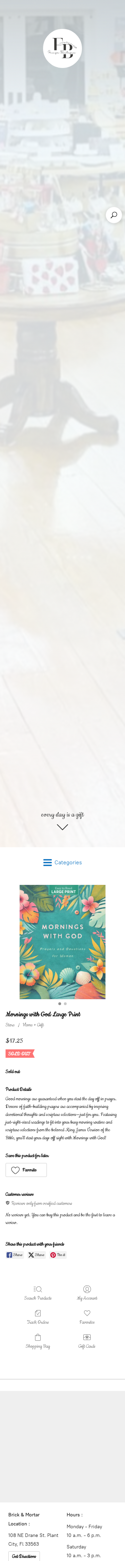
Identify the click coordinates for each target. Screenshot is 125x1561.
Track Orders (38, 1322)
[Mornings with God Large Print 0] (62, 942)
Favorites (87, 1322)
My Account (87, 1298)
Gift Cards (86, 1346)
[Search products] (114, 215)
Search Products (38, 1298)
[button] (26, 1170)
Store (10, 1025)
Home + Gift (33, 1025)
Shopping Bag (38, 1346)
